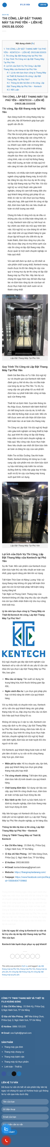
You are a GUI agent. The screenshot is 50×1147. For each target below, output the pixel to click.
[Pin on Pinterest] (32, 956)
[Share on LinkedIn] (37, 956)
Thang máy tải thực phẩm (16, 1061)
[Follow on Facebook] (4, 1073)
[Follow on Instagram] (9, 1073)
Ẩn (33, 43)
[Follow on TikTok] (14, 1073)
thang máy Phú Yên (27, 969)
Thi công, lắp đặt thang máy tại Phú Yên (23, 56)
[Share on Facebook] (17, 956)
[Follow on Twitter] (19, 1073)
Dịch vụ (5, 15)
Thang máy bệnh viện (14, 1056)
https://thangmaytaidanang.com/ (30, 872)
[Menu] (4, 5)
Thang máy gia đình (13, 1047)
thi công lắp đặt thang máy (19, 972)
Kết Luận (13, 89)
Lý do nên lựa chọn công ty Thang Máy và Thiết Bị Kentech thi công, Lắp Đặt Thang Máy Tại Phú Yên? (26, 76)
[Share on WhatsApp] (12, 956)
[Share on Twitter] (22, 956)
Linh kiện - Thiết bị (13, 1066)
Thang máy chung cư (14, 1052)
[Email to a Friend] (27, 956)
